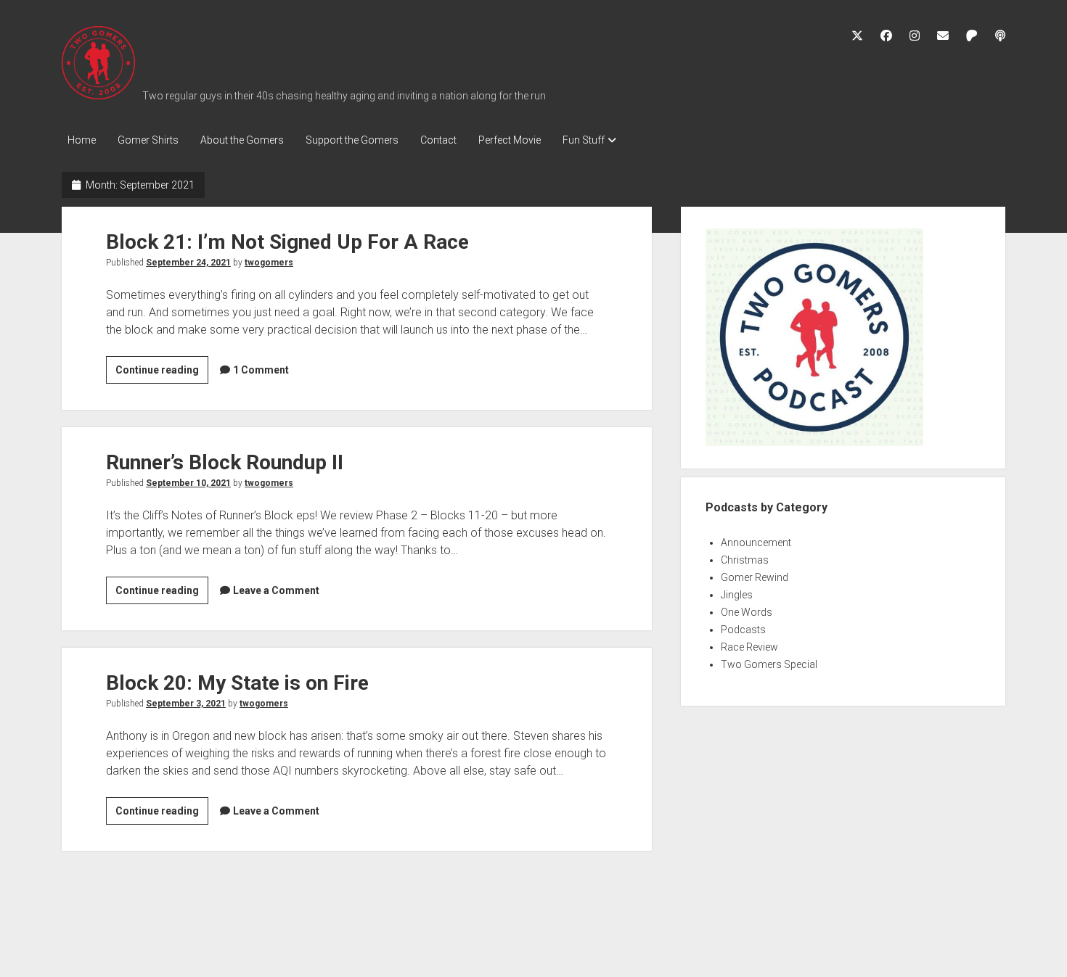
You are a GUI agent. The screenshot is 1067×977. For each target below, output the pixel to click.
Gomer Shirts (148, 140)
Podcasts (743, 629)
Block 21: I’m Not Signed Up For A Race (287, 242)
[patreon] (972, 35)
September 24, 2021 (188, 262)
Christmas (745, 560)
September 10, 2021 (188, 483)
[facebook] (886, 35)
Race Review (749, 647)
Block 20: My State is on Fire (237, 683)
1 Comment (261, 370)
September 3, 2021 (186, 703)
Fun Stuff (584, 140)
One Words (746, 612)
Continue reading (161, 374)
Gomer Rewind (754, 577)
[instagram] (914, 35)
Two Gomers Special (769, 664)
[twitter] (857, 35)
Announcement (756, 542)
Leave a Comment (276, 590)
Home (82, 140)
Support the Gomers (352, 140)
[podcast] (1000, 35)
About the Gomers (242, 140)
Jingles (737, 595)
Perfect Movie (509, 140)
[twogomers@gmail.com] (943, 35)
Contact (438, 140)
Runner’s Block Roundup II (224, 462)
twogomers (269, 262)
